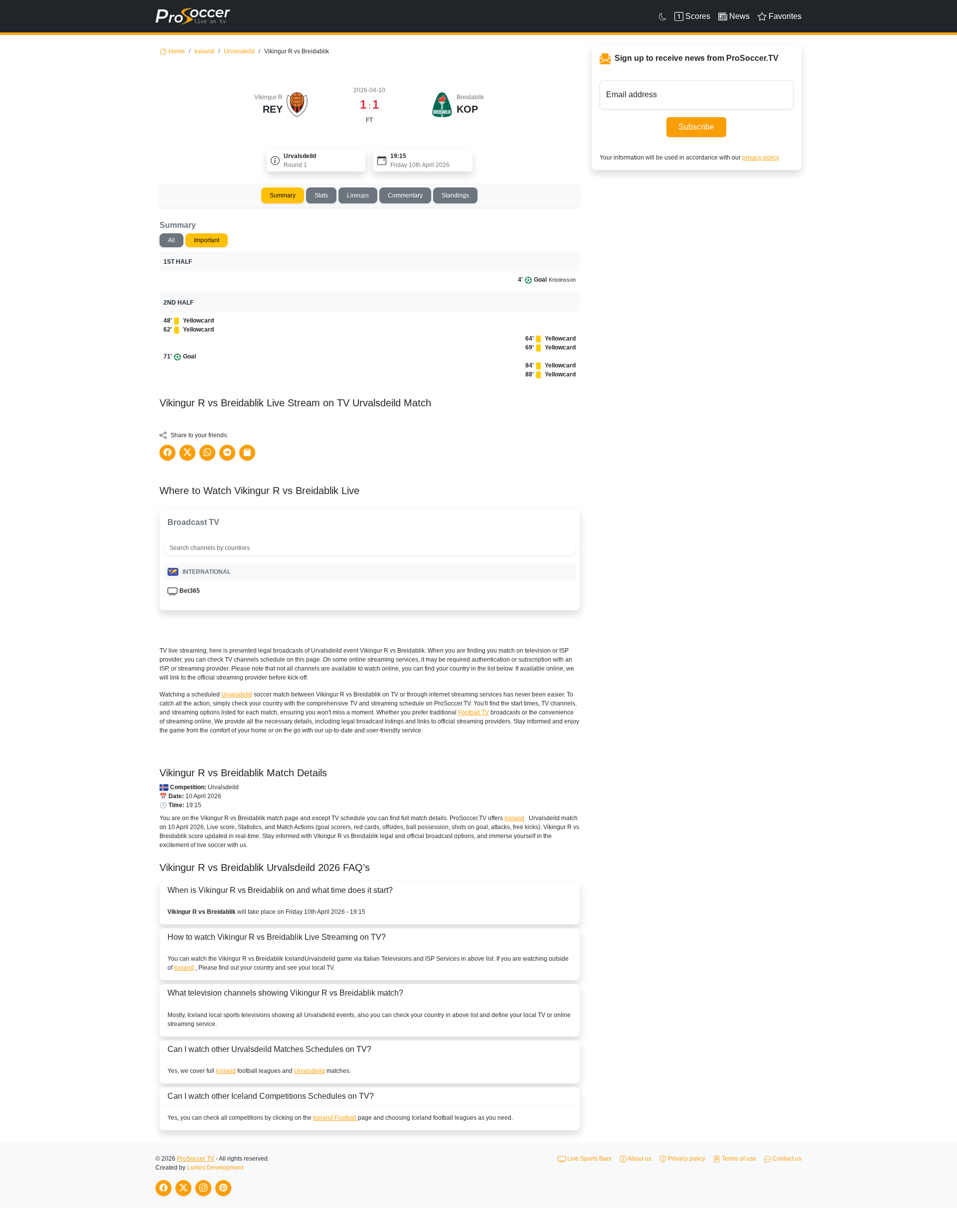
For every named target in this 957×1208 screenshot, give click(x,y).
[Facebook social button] (167, 453)
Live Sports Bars (589, 1158)
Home (176, 51)
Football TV (473, 712)
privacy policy (760, 157)
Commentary (405, 195)
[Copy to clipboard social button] (247, 453)
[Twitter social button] (187, 453)
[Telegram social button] (227, 453)
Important (206, 240)
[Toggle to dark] (662, 16)
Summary (283, 195)
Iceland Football (335, 1117)
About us (639, 1158)
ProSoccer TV (195, 1158)
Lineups (358, 195)
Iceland (204, 51)
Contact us (786, 1158)
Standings (455, 195)
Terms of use (738, 1158)
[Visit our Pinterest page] (223, 1188)
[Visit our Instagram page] (203, 1188)
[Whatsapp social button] (207, 453)
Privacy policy (685, 1158)
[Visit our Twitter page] (183, 1188)
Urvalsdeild (239, 51)
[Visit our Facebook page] (163, 1188)
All (171, 240)
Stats (321, 195)
